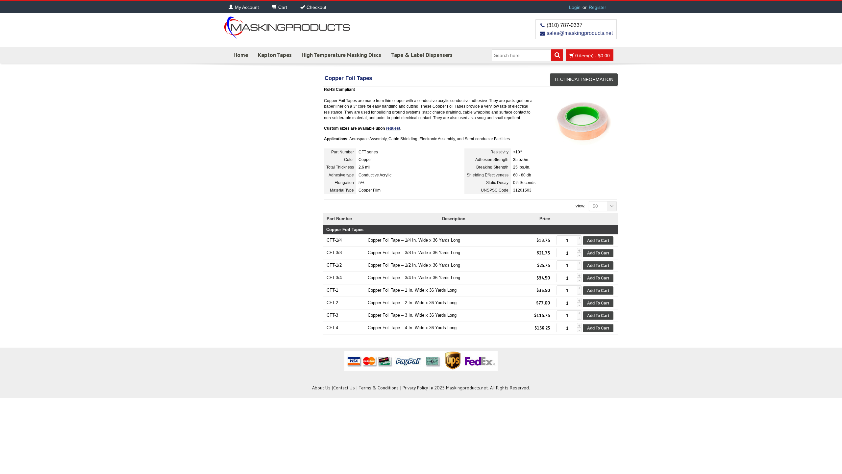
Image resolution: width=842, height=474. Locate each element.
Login (575, 7)
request (393, 128)
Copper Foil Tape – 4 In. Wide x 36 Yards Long (412, 327)
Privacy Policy (415, 388)
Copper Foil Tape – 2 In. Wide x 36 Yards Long (412, 302)
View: (580, 205)
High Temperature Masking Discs (341, 55)
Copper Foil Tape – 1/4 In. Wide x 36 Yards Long (414, 240)
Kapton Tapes (275, 55)
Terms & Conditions (379, 388)
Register (597, 7)
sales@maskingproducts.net (580, 33)
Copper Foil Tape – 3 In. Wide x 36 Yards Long (412, 315)
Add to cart (598, 240)
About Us (321, 388)
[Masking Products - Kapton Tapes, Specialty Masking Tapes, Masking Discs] (286, 25)
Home (241, 55)
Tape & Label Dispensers (422, 55)
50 (595, 206)
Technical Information (583, 79)
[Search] (557, 55)
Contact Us (344, 388)
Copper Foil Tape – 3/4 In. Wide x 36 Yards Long (414, 277)
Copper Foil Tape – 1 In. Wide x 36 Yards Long (412, 290)
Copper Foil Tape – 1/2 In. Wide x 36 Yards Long (414, 265)
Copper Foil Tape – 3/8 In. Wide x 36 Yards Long (414, 252)
